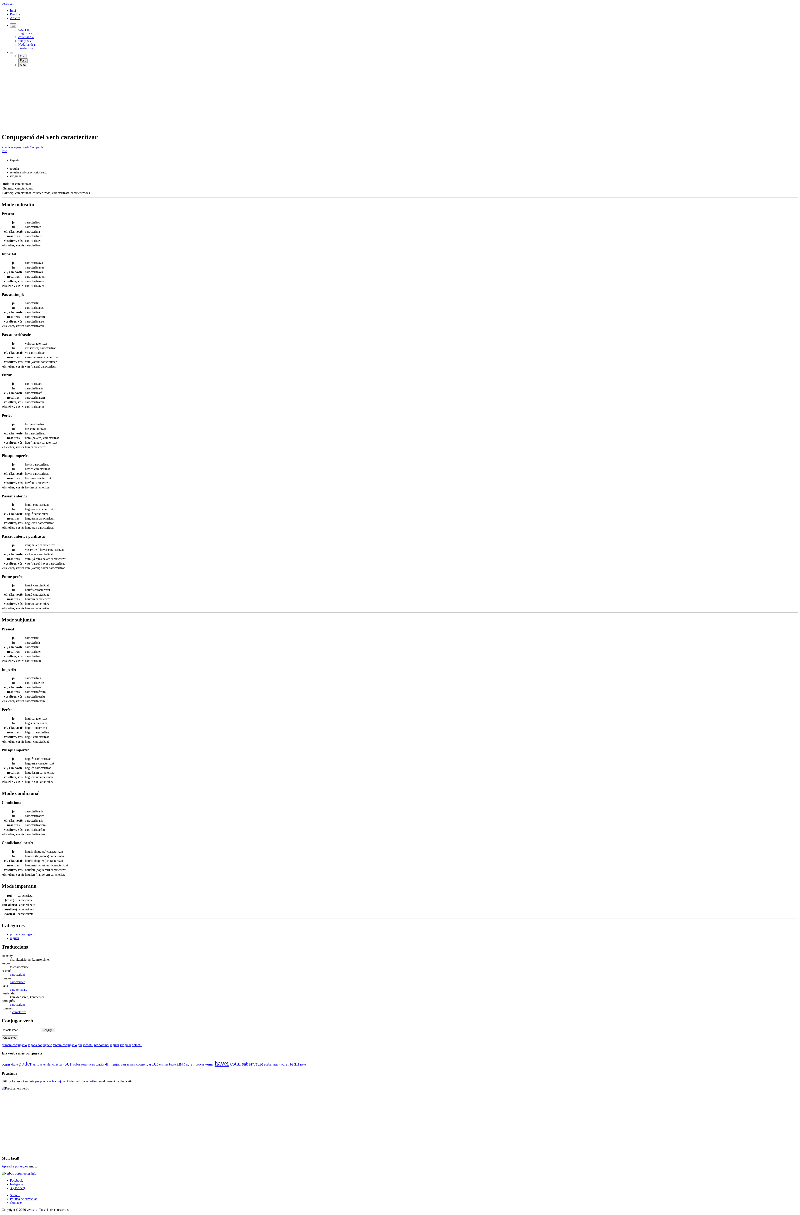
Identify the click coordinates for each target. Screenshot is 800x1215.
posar (132, 1064)
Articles (15, 18)
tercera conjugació (65, 1045)
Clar (22, 56)
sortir (84, 1064)
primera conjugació (22, 934)
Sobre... (15, 1195)
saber (247, 1064)
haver (222, 1063)
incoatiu (88, 1045)
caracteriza (19, 1012)
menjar (115, 1064)
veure (258, 1064)
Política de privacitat (23, 1199)
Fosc (23, 60)
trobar (76, 1064)
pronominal (101, 1045)
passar (125, 1064)
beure (172, 1064)
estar (235, 1063)
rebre (303, 1064)
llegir (276, 1064)
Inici (13, 10)
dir (107, 1064)
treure (92, 1064)
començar (143, 1064)
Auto (23, 65)
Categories (9, 1037)
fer (155, 1064)
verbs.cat (7, 3)
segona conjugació (40, 1045)
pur (80, 1045)
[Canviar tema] (11, 53)
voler (284, 1064)
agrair (190, 1064)
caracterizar (17, 974)
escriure (163, 1064)
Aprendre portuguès (15, 1166)
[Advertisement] (127, 99)
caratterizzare (18, 989)
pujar (6, 1064)
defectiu (137, 1045)
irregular (125, 1045)
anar (180, 1064)
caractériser (17, 982)
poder (25, 1064)
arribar (37, 1064)
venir (209, 1064)
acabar (268, 1064)
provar (200, 1064)
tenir (294, 1064)
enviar (47, 1064)
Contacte (16, 1202)
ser (68, 1063)
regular (14, 938)
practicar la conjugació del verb (69, 1081)
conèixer (58, 1064)
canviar (100, 1064)
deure (14, 1064)
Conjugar (48, 1030)
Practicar (15, 14)
